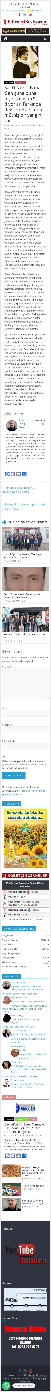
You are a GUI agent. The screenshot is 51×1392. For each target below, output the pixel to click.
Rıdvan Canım (17, 1062)
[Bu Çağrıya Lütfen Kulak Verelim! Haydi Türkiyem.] (11, 1199)
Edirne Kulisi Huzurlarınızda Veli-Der (18, 1026)
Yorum (6, 667)
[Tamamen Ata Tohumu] (11, 1184)
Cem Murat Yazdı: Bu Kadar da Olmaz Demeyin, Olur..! (22, 596)
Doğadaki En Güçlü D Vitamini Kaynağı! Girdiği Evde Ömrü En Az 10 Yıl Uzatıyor (33, 1171)
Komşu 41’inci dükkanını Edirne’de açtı (24, 636)
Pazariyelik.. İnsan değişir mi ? (32, 1054)
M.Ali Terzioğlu (17, 1015)
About (8, 414)
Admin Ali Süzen (31, 125)
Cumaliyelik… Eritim (28, 1058)
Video (33, 1119)
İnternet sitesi (9, 741)
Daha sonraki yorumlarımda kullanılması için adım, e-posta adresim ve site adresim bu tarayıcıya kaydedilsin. (24, 765)
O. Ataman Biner (18, 1030)
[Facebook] (43, 423)
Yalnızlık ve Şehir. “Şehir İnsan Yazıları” (28, 1001)
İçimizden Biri (21, 1119)
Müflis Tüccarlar (18, 1046)
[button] (6, 1385)
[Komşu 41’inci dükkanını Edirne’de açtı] (25, 608)
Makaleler (20, 82)
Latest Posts (19, 414)
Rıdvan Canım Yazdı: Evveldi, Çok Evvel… (20, 1076)
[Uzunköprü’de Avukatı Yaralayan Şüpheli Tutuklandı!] (25, 528)
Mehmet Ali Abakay (19, 997)
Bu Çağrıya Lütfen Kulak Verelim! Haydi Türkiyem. (33, 1202)
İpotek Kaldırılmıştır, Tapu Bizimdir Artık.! (29, 1034)
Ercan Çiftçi (16, 1042)
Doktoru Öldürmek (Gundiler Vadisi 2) (28, 1038)
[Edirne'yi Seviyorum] (5, 39)
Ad (4, 708)
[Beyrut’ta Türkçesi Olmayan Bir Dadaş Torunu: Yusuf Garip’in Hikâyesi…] (25, 1103)
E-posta (7, 724)
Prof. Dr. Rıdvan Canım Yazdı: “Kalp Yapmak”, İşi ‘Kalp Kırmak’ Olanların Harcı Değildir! (29, 1069)
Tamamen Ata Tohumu (33, 1185)
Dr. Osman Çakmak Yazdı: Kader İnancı (20, 993)
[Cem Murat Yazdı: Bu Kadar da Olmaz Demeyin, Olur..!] (25, 568)
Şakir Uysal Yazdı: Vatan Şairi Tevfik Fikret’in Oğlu (23, 506)
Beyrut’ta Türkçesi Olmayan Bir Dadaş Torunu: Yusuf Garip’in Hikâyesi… (24, 1128)
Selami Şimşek (17, 1080)
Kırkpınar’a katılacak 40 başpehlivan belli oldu (18, 489)
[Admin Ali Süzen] (11, 421)
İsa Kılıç (22, 1050)
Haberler (9, 82)
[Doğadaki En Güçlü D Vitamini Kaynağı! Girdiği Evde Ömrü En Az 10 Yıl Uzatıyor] (11, 1166)
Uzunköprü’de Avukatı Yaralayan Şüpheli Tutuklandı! (23, 556)
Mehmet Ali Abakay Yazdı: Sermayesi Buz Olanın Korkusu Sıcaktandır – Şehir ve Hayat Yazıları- (25, 1008)
